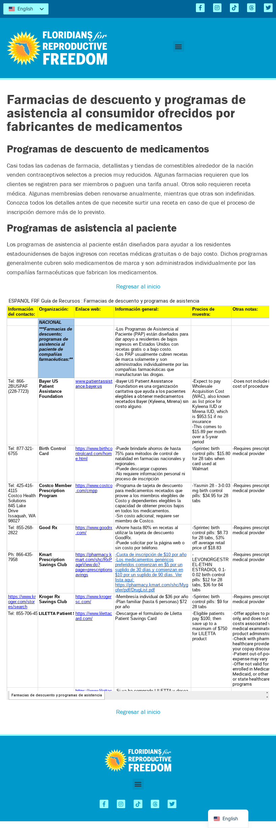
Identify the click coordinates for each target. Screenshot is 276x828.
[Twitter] (268, 7)
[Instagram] (217, 7)
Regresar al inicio (138, 286)
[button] (178, 46)
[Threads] (251, 7)
